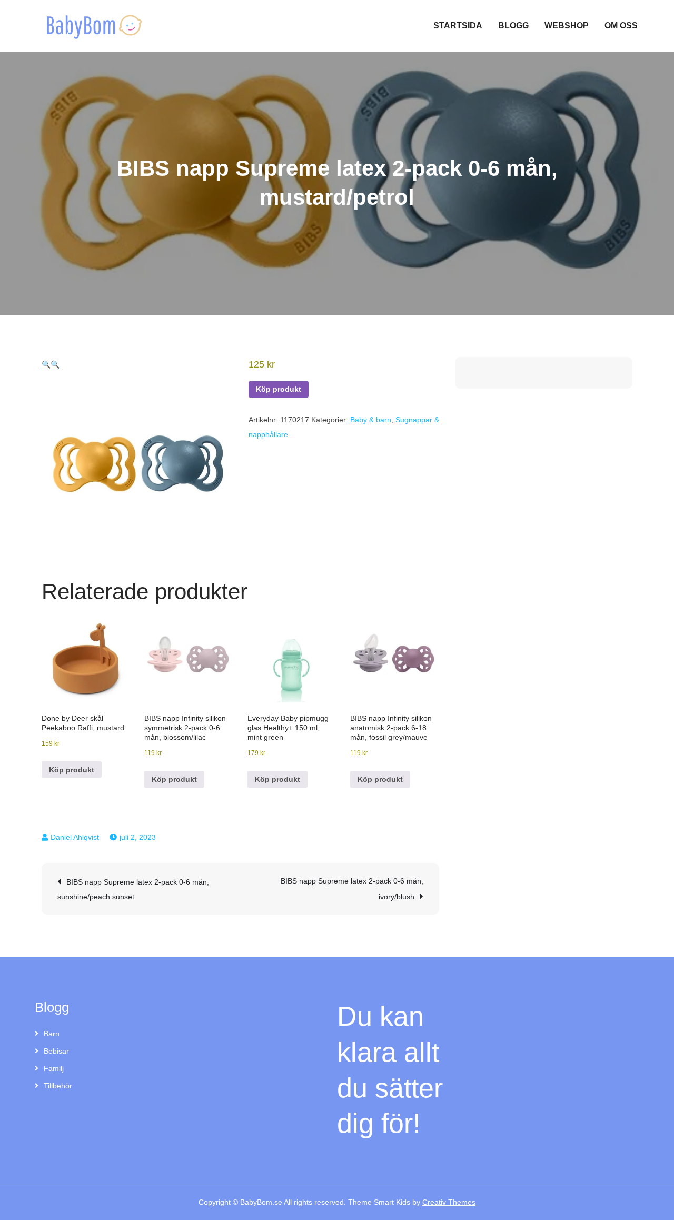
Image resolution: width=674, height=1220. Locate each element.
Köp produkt (278, 389)
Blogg (513, 25)
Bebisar (56, 1051)
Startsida (457, 25)
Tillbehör (58, 1086)
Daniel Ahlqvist (75, 837)
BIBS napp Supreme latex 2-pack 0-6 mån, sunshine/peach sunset (133, 889)
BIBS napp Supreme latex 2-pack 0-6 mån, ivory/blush (352, 889)
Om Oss (621, 25)
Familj (54, 1068)
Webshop (566, 25)
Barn (52, 1033)
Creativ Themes (448, 1202)
